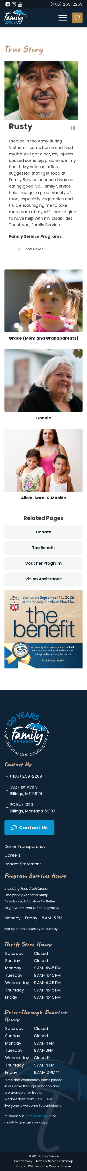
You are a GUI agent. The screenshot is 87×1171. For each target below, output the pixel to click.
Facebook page (37, 1116)
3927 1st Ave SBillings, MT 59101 (24, 790)
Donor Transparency (25, 847)
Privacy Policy (23, 1161)
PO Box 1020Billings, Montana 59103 (30, 808)
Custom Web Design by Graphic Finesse (43, 1166)
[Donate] (77, 18)
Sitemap (67, 1161)
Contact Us (18, 764)
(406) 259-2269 (66, 5)
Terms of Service (47, 1161)
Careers (12, 856)
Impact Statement (22, 864)
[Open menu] (62, 18)
